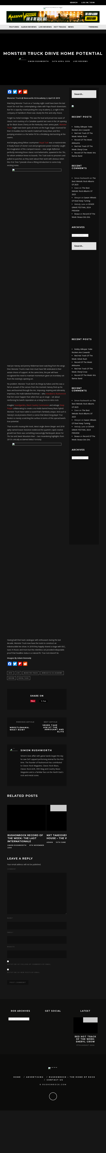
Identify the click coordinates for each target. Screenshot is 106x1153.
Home (17, 1077)
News (71, 27)
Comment (11, 869)
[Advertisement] (84, 294)
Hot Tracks (60, 27)
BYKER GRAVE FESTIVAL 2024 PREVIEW (83, 207)
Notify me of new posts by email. (23, 972)
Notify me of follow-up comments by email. (29, 964)
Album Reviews (29, 27)
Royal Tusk (43, 142)
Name (10, 918)
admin (50, 842)
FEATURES (14, 27)
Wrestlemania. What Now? (20, 728)
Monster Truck (31, 673)
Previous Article (25, 722)
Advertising (35, 1077)
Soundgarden (19, 405)
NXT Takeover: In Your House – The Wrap (63, 837)
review (11, 678)
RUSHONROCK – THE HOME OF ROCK (72, 1077)
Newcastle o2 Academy (52, 673)
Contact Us (55, 1080)
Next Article (50, 722)
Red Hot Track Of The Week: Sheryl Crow (85, 1039)
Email (10, 932)
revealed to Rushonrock (55, 393)
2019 (10, 673)
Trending (93, 27)
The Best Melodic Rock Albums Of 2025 (84, 181)
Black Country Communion (38, 405)
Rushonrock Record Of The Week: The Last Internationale (25, 838)
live (18, 673)
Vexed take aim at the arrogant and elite (53, 728)
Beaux (77, 214)
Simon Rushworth (38, 61)
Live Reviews (45, 27)
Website (11, 947)
